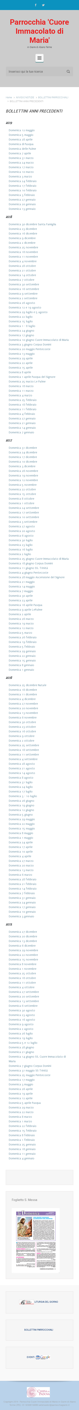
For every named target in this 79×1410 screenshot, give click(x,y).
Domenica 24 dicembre (23, 452)
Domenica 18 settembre (24, 750)
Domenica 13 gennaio (22, 209)
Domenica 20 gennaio (22, 204)
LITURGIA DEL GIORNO (46, 1302)
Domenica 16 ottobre (22, 731)
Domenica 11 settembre (24, 754)
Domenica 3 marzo (20, 176)
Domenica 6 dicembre (22, 945)
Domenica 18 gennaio (22, 1149)
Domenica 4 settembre (23, 759)
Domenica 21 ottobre (22, 270)
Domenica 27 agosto (22, 526)
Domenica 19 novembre (23, 475)
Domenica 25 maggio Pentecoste (29, 1075)
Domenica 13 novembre (23, 713)
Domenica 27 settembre (24, 992)
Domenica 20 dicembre (23, 936)
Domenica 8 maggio (21, 833)
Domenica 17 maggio (22, 1079)
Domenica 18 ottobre (22, 978)
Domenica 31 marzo (21, 158)
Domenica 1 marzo (20, 1121)
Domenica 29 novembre (23, 950)
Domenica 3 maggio (21, 1084)
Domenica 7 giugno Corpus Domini (30, 1066)
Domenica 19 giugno (21, 805)
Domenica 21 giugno (21, 1052)
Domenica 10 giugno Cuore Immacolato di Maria (39, 340)
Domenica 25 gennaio (22, 1144)
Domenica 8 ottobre (21, 498)
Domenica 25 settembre (24, 745)
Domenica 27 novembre (23, 703)
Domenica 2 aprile (20, 614)
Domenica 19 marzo (21, 623)
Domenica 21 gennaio (22, 423)
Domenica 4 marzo (20, 395)
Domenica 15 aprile (21, 367)
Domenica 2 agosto (21, 1029)
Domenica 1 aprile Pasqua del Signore (32, 377)
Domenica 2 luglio (20, 554)
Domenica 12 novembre (23, 480)
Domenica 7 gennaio (21, 432)
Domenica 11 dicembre (23, 694)
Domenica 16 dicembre (23, 233)
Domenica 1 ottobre (21, 503)
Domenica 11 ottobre (22, 982)
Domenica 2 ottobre (21, 740)
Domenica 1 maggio (21, 837)
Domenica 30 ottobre (22, 722)
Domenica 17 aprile (21, 847)
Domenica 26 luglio (21, 1033)
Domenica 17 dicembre (23, 457)
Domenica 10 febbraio (23, 190)
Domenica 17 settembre (24, 512)
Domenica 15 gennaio (22, 660)
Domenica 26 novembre (23, 471)
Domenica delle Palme (22, 148)
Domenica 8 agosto (21, 777)
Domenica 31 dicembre (23, 448)
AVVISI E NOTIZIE (25, 97)
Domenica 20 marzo (21, 865)
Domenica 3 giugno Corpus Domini (30, 344)
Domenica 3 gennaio (21, 916)
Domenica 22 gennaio (22, 656)
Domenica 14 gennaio (22, 427)
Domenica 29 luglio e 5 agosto (28, 312)
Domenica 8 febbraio (22, 1135)
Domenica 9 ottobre (22, 736)
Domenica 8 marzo (20, 1116)
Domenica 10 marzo (21, 172)
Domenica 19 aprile (21, 1093)
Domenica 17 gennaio (22, 907)
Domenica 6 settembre (23, 1006)
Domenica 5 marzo (20, 632)
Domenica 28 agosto (22, 764)
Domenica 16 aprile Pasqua (25, 605)
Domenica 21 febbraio (22, 884)
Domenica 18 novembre (23, 252)
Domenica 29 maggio (22, 819)
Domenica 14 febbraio (23, 888)
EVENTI (31, 1357)
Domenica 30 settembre (24, 284)
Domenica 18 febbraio (22, 404)
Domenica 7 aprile (20, 153)
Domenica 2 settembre (23, 298)
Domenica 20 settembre (24, 996)
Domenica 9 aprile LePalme (25, 609)
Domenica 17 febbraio (22, 185)
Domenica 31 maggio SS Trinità (28, 1070)
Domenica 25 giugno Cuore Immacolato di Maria (39, 558)
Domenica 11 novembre (23, 256)
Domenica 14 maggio (22, 586)
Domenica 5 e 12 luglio (23, 1042)
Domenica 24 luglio (21, 787)
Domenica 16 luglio (21, 549)
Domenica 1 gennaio (21, 669)
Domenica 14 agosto (22, 773)
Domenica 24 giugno (21, 330)
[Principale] (39, 58)
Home (9, 97)
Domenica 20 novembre (23, 708)
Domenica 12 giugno (21, 810)
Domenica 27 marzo (21, 861)
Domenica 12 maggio (22, 130)
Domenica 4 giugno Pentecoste (28, 572)
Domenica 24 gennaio (22, 902)
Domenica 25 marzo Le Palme (27, 381)
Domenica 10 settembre (24, 517)
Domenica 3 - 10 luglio (23, 796)
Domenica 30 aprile (21, 595)
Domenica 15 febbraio (23, 1130)
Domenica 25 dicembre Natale (27, 685)
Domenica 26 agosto (22, 303)
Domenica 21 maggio (22, 582)
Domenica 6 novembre (23, 717)
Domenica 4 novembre (23, 261)
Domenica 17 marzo (21, 167)
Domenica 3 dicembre (22, 466)
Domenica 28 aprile (21, 139)
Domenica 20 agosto (22, 531)
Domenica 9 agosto (21, 1024)
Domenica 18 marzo (21, 386)
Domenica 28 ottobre (22, 266)
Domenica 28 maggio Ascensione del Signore (37, 577)
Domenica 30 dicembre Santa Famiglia (32, 224)
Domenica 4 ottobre (22, 987)
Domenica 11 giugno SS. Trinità (28, 568)
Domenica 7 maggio (21, 591)
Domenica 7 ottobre (21, 279)
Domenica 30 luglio (21, 540)
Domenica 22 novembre (23, 955)
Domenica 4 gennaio (21, 1158)
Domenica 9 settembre (23, 293)
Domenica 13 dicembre (23, 941)
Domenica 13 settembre (24, 1001)
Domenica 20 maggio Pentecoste (29, 349)
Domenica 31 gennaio (22, 898)
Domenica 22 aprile (21, 363)
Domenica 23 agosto (22, 1015)
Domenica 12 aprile (21, 1098)
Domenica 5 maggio (21, 135)
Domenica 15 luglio (21, 321)
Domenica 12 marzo (21, 628)
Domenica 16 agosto (22, 1019)
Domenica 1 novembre (22, 969)
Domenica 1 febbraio (22, 1140)
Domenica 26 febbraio (23, 637)
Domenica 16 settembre (24, 289)
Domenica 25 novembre (23, 247)
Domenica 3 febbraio (22, 195)
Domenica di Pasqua (21, 144)
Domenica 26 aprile (21, 1089)
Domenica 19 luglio (21, 1038)
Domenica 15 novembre (23, 959)
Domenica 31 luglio (21, 782)
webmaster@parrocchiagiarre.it (54, 1405)
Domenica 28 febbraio (22, 879)
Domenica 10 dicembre (23, 461)
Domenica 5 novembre (23, 485)
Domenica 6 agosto (21, 535)
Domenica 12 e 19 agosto (25, 307)
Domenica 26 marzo (21, 619)
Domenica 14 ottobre (22, 275)
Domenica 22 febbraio (22, 1126)
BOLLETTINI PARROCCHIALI (53, 97)
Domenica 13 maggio (22, 353)
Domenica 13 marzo (21, 870)
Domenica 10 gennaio (22, 911)
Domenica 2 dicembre (22, 243)
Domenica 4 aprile (20, 856)
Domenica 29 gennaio (22, 651)
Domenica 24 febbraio (23, 181)
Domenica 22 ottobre (22, 489)
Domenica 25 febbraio (23, 400)
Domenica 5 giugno (21, 814)
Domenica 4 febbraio (22, 414)
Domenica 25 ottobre (22, 973)
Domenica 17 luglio (21, 791)
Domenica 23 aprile (21, 600)
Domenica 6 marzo (20, 874)
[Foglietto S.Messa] (36, 1240)
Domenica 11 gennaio (22, 1153)
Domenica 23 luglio (21, 545)
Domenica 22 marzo (21, 1112)
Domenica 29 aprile (21, 358)
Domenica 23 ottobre (22, 727)
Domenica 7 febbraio (22, 893)
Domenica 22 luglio (21, 316)
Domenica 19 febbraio (23, 642)
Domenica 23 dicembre (23, 229)
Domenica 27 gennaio (22, 199)
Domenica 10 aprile (21, 851)
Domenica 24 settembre (24, 508)
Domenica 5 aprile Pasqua (25, 1103)
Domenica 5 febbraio (22, 646)
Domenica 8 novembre (22, 964)
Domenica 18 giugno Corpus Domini (31, 563)
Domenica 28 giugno (21, 1047)
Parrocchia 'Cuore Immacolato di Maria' (39, 31)
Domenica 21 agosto (22, 768)
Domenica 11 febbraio (22, 409)
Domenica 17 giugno (21, 335)
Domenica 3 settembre (23, 521)
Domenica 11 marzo (21, 390)
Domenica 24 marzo (21, 162)
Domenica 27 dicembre (23, 932)
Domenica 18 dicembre (23, 690)
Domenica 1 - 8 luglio (22, 326)
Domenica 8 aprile (20, 372)
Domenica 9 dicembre (22, 238)
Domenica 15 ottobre (22, 494)
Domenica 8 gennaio (21, 665)
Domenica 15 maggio (22, 828)
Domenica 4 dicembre (22, 699)
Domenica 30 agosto (22, 1010)
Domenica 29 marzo (21, 1107)
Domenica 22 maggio (22, 824)
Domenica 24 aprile (21, 842)
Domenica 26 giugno (21, 800)
